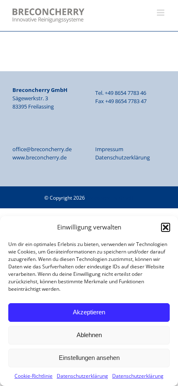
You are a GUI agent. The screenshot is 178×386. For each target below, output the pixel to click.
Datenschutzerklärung (82, 375)
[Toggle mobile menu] (161, 12)
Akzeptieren (89, 312)
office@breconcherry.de (42, 149)
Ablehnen (89, 334)
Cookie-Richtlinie (33, 375)
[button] (165, 227)
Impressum (109, 149)
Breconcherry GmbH (110, 197)
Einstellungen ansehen (89, 357)
